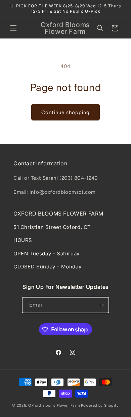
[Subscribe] (101, 305)
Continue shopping (65, 112)
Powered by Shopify (100, 405)
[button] (13, 28)
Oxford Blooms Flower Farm (54, 405)
